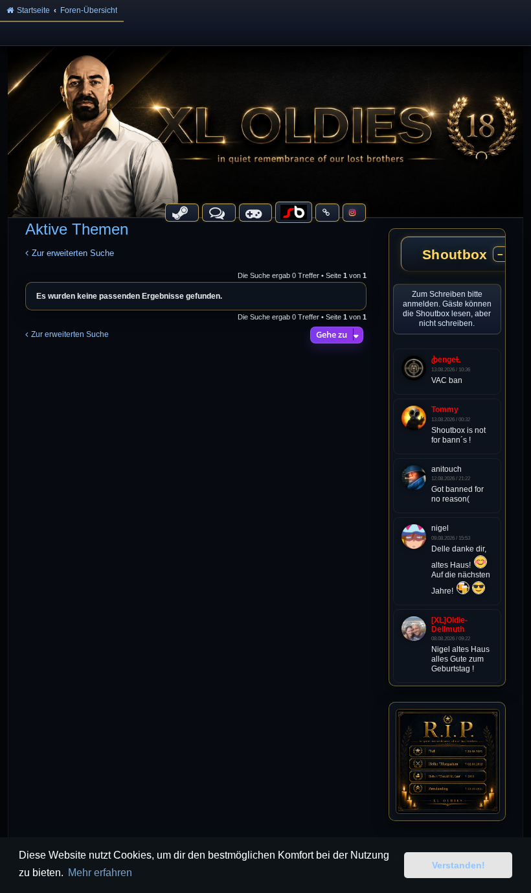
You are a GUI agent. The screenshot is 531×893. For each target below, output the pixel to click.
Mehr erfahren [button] (100, 872)
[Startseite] (265, 131)
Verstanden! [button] (458, 865)
